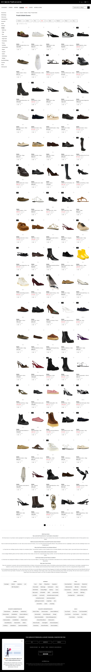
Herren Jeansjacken (54, 622)
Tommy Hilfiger (44, 589)
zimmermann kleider (51, 598)
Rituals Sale (84, 584)
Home (17, 12)
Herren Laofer (51, 619)
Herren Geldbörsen (54, 611)
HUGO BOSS (35, 589)
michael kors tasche (40, 598)
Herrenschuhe (37, 614)
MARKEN (21, 7)
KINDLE (59, 642)
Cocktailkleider (16, 619)
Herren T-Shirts (36, 611)
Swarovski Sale (68, 589)
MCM (49, 592)
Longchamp (49, 600)
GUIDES (31, 7)
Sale (76, 581)
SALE (26, 7)
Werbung (43, 647)
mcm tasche (42, 595)
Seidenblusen (13, 625)
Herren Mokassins (46, 614)
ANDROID (45, 642)
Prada (29, 12)
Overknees (5, 625)
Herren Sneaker (45, 611)
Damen (21, 12)
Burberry (51, 589)
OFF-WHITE (42, 592)
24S (25, 584)
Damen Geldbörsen (23, 614)
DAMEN (11, 7)
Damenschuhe (17, 622)
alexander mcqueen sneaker (52, 595)
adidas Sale (75, 589)
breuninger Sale (71, 595)
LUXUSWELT (4, 7)
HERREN (16, 7)
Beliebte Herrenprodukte (45, 609)
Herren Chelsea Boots (41, 619)
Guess (57, 589)
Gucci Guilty (80, 617)
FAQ (39, 647)
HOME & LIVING (38, 7)
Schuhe (25, 12)
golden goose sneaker (39, 600)
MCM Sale (82, 592)
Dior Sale (76, 592)
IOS (32, 642)
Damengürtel (21, 617)
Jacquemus (54, 584)
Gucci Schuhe (72, 617)
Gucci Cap (75, 611)
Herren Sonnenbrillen (39, 617)
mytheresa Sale (80, 595)
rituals (46, 603)
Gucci (35, 584)
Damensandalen (6, 619)
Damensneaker (6, 614)
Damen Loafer (24, 619)
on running (52, 603)
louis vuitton (39, 603)
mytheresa (19, 584)
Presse (47, 647)
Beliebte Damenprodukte (15, 609)
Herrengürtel (44, 622)
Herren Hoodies (36, 622)
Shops (15, 581)
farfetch (13, 584)
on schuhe (35, 595)
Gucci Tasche (67, 611)
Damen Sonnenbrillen (23, 625)
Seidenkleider (14, 614)
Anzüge (54, 614)
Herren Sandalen (54, 625)
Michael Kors (46, 584)
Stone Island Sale (68, 584)
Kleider (24, 622)
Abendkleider (15, 611)
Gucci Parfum (67, 614)
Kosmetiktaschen (8, 622)
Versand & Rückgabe (34, 647)
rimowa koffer (55, 592)
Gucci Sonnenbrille (83, 611)
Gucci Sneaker (76, 614)
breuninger (6, 584)
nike (55, 600)
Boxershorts (36, 625)
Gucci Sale (69, 592)
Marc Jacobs (35, 592)
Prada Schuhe (34, 12)
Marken (45, 581)
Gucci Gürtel (84, 614)
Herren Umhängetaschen (51, 617)
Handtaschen (23, 611)
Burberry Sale (77, 584)
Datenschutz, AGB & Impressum (55, 647)
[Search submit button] (88, 7)
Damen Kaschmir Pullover (11, 617)
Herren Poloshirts (44, 625)
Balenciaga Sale (84, 589)
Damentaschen (7, 611)
